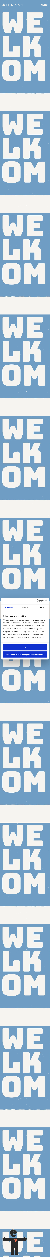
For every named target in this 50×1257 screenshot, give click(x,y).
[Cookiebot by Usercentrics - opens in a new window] (36, 600)
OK (25, 647)
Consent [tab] (9, 608)
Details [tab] (25, 608)
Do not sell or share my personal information (25, 654)
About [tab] (41, 608)
